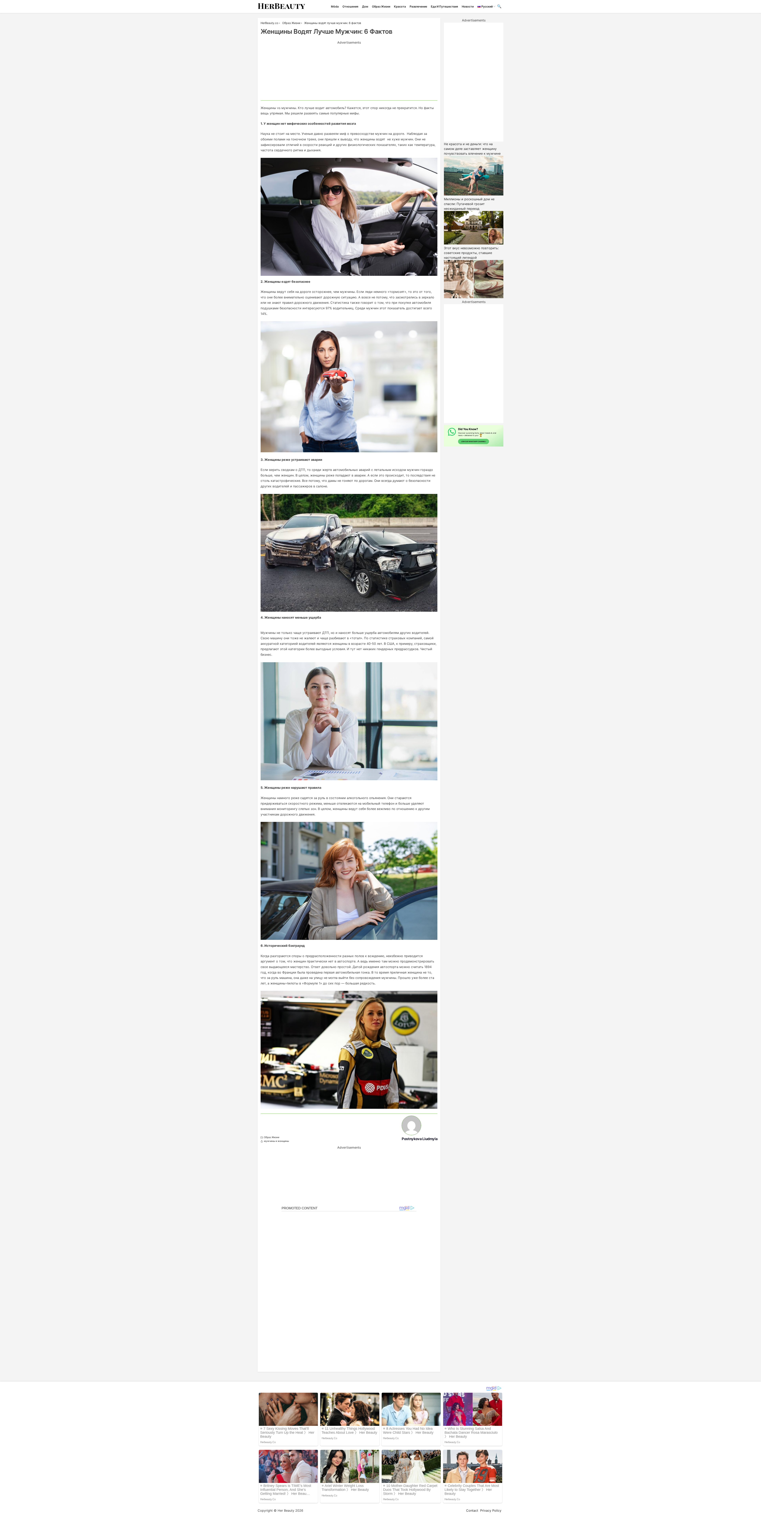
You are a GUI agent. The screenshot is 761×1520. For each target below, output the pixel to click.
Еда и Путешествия (444, 6)
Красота (400, 6)
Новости (468, 6)
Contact (472, 1510)
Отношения (350, 6)
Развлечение (418, 6)
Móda (335, 6)
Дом (365, 6)
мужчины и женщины (276, 1141)
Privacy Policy (490, 1510)
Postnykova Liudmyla (419, 1139)
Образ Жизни (381, 6)
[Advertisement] (349, 72)
